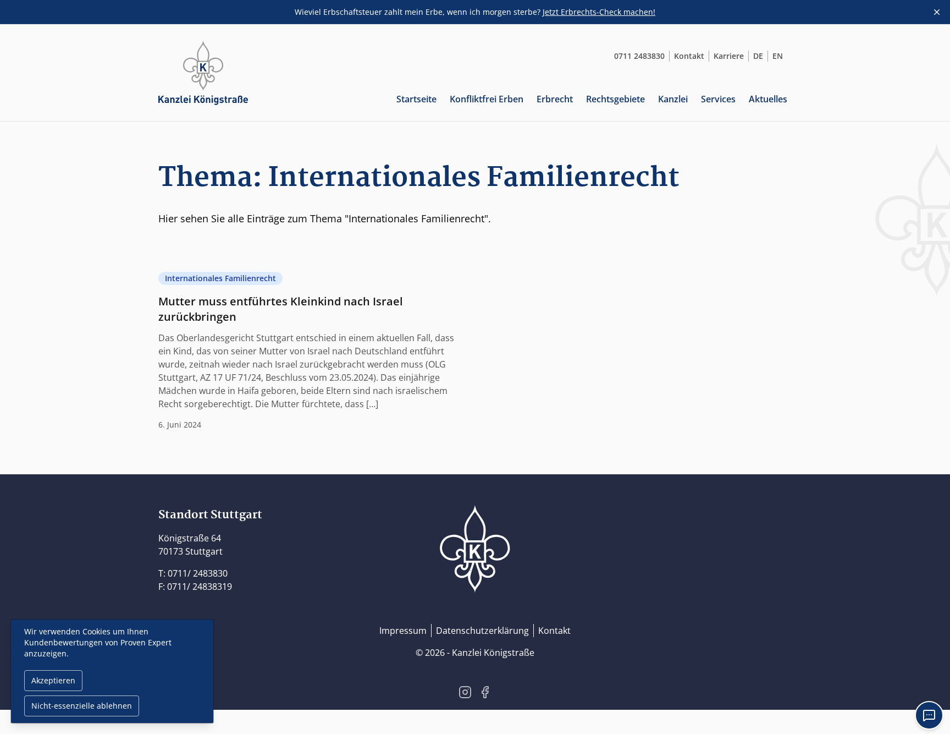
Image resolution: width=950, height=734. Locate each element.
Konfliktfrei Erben (486, 99)
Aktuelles (768, 99)
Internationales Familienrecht (220, 278)
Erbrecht (555, 99)
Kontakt (689, 56)
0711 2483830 (639, 56)
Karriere (729, 56)
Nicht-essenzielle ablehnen (81, 705)
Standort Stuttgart (210, 515)
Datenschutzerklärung (482, 631)
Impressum (403, 631)
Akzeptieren (53, 680)
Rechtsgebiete (615, 99)
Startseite (416, 99)
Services (718, 99)
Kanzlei (673, 99)
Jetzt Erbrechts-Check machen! (599, 12)
